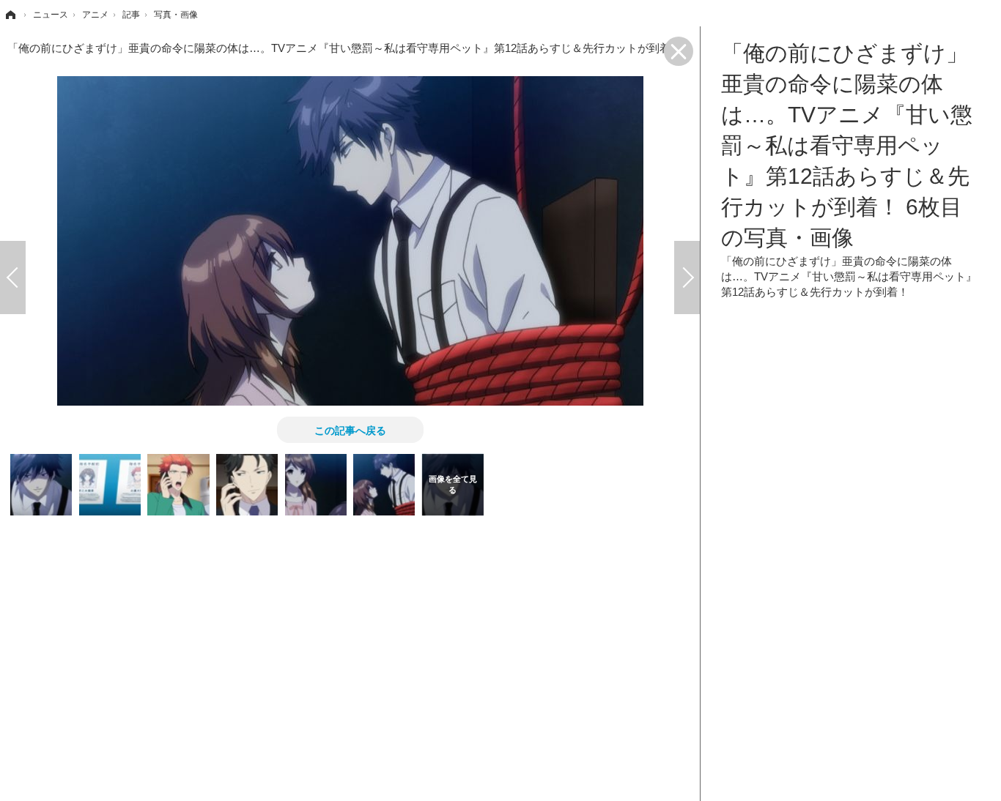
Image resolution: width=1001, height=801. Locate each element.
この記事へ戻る (350, 430)
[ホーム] (9, 15)
